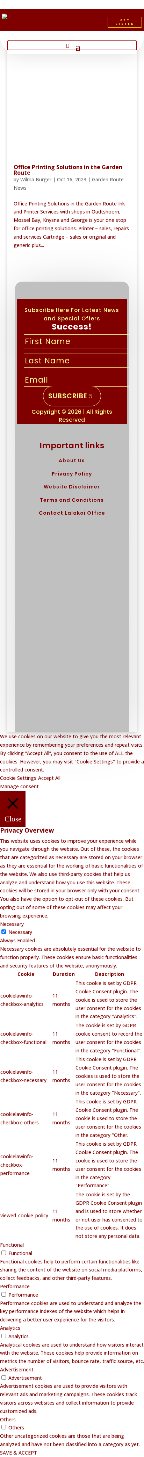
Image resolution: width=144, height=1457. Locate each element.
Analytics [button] (10, 1328)
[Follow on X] (73, 23)
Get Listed (125, 22)
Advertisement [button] (17, 1369)
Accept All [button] (49, 778)
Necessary (20, 932)
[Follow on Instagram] (85, 23)
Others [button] (8, 1419)
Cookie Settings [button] (18, 778)
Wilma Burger (35, 179)
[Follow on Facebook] (61, 23)
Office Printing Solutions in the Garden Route (68, 169)
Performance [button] (15, 1286)
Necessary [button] (12, 924)
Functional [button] (12, 1244)
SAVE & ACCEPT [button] (18, 1452)
